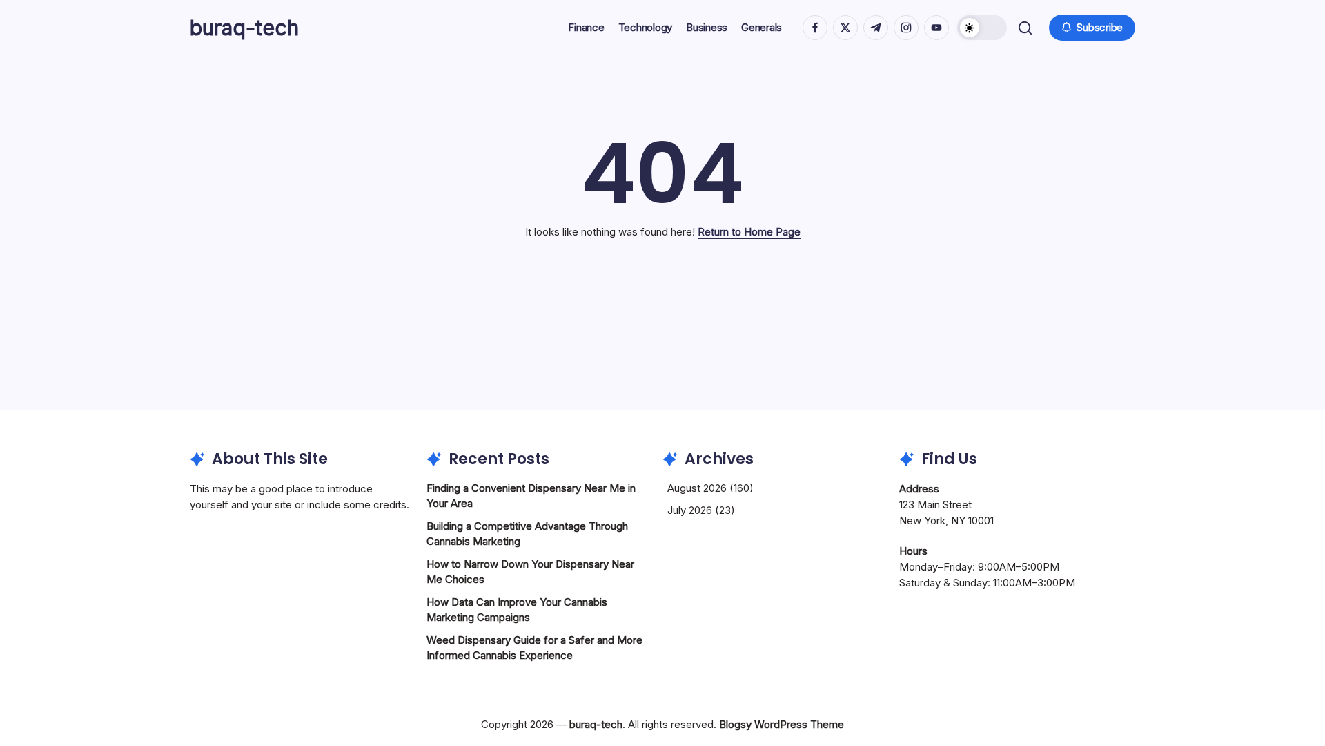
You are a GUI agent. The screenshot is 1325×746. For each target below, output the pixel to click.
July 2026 (689, 510)
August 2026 (697, 488)
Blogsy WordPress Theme (781, 724)
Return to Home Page (749, 231)
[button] (982, 27)
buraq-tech (244, 27)
